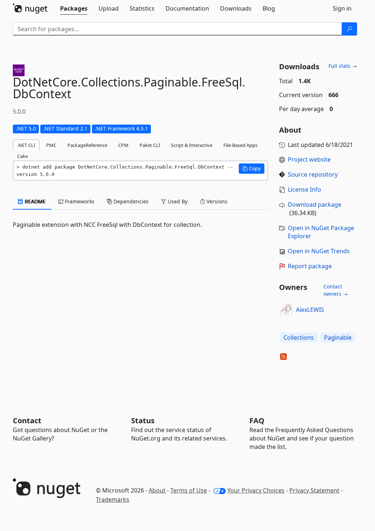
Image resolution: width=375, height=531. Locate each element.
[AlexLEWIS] (286, 309)
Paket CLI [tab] (150, 145)
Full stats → (342, 65)
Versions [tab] (216, 201)
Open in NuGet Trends (319, 251)
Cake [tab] (22, 156)
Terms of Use (188, 490)
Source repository (313, 174)
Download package (314, 204)
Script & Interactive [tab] (191, 145)
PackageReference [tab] (87, 145)
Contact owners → (335, 290)
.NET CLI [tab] (26, 145)
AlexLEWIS (310, 310)
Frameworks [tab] (78, 201)
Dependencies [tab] (130, 201)
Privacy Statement (314, 490)
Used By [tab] (177, 201)
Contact (27, 420)
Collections (298, 337)
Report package (310, 266)
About (157, 490)
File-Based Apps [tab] (240, 145)
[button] (251, 168)
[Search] (349, 29)
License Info (304, 189)
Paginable (338, 337)
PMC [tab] (51, 145)
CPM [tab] (123, 145)
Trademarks (112, 499)
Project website (309, 159)
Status (143, 420)
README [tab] (34, 201)
